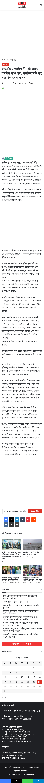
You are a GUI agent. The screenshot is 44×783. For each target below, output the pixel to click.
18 (10, 682)
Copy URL (35, 511)
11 (10, 677)
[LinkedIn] (17, 519)
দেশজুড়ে (13, 60)
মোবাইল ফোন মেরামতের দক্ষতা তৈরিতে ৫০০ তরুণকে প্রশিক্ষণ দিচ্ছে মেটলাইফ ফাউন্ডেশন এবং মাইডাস (11, 555)
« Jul (4, 697)
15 (33, 677)
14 (28, 677)
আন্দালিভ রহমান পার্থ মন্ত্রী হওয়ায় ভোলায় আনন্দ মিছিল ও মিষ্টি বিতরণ (22, 629)
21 (28, 682)
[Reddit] (33, 519)
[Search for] (41, 5)
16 (39, 677)
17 (4, 682)
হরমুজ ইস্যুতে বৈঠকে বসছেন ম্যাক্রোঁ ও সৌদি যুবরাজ (21, 606)
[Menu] (3, 5)
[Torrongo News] (22, 5)
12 (16, 677)
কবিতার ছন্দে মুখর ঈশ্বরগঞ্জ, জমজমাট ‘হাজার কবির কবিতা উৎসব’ (21, 623)
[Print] (17, 524)
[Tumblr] (22, 519)
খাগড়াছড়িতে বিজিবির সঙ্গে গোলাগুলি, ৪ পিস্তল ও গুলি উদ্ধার (32, 579)
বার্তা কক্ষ (5, 83)
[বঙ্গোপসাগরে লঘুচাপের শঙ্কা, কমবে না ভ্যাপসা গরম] (32, 544)
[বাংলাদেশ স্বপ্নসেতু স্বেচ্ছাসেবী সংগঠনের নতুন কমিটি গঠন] (11, 570)
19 (16, 682)
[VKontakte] (6, 524)
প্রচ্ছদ (6, 60)
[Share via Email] (11, 524)
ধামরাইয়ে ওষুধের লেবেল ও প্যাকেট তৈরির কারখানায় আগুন (20, 635)
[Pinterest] (28, 519)
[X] (11, 519)
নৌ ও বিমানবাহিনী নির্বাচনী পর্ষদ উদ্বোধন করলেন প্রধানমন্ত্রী (20, 597)
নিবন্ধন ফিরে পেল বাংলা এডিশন (16, 602)
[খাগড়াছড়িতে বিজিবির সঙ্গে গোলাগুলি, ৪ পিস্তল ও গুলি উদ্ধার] (32, 570)
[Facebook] (6, 519)
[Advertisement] (22, 33)
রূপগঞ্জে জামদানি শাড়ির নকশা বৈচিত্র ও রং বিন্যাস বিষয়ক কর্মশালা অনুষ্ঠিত (20, 618)
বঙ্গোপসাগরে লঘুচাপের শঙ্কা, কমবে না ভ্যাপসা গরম (31, 553)
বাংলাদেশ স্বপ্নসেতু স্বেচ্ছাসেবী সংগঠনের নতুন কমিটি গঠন (10, 579)
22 (33, 682)
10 (4, 677)
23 (39, 682)
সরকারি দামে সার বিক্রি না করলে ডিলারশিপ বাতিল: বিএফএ (21, 612)
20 (22, 682)
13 (22, 677)
